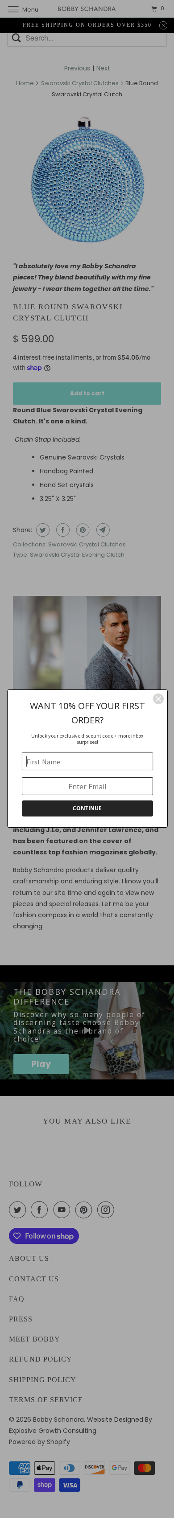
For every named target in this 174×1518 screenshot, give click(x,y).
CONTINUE (87, 808)
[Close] (158, 698)
